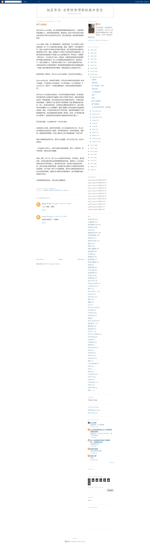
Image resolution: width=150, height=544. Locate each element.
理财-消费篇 (92, 249)
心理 (89, 230)
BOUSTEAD (92, 347)
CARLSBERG (92, 363)
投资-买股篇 (92, 262)
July (93, 123)
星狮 (89, 318)
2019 (92, 71)
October (95, 114)
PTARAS (91, 275)
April (94, 132)
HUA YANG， (92, 291)
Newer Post (39, 259)
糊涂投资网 (94, 449)
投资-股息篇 (92, 235)
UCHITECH (92, 286)
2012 (92, 160)
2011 (92, 163)
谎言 (93, 95)
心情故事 (45, 190)
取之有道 (93, 423)
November (95, 111)
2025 (92, 53)
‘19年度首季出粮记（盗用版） (102, 107)
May (94, 129)
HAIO (90, 350)
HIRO (89, 371)
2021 (92, 65)
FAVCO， (91, 331)
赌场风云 (91, 326)
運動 (89, 302)
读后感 (90, 238)
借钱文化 (95, 83)
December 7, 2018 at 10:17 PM (56, 216)
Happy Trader (46, 203)
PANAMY (91, 297)
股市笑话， (92, 323)
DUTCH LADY (92, 307)
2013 (92, 157)
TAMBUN (91, 313)
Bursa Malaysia (93, 413)
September (95, 117)
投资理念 (51, 190)
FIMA (90, 366)
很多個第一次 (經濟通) (97, 425)
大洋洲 (90, 254)
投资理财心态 (59, 190)
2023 (92, 59)
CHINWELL (92, 382)
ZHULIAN (91, 281)
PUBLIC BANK (93, 283)
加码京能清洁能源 (96, 451)
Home (60, 259)
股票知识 (91, 257)
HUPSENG (91, 315)
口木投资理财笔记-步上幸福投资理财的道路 (101, 430)
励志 (89, 243)
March (94, 135)
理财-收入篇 (92, 241)
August (94, 120)
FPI (89, 369)
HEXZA (90, 385)
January (95, 141)
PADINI (90, 339)
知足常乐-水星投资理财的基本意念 (75, 10)
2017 (92, 145)
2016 (92, 148)
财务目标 (91, 251)
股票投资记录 (92, 233)
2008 (92, 170)
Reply (44, 210)
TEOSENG (91, 358)
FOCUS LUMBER (93, 334)
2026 (92, 50)
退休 (89, 246)
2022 (92, 62)
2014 (92, 154)
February (95, 138)
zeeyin (44, 216)
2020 (92, 68)
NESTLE (91, 355)
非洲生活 (91, 278)
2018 (92, 74)
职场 (89, 265)
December (95, 77)
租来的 (94, 80)
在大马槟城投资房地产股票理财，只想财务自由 (100, 441)
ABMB (90, 379)
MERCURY (91, 387)
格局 (91, 458)
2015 (92, 151)
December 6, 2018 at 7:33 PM (61, 204)
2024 (92, 56)
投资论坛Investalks (94, 410)
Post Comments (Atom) (52, 264)
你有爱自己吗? (94, 444)
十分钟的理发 (96, 92)
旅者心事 (93, 456)
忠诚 (93, 98)
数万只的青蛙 (96, 101)
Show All (111, 462)
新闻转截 (91, 267)
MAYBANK (91, 337)
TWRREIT (91, 342)
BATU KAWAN (93, 321)
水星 (99, 24)
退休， (90, 390)
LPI (89, 305)
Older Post (81, 259)
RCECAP (91, 377)
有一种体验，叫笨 (98, 86)
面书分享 (66, 190)
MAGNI (90, 294)
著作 (89, 299)
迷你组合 (91, 329)
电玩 (89, 361)
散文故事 (91, 259)
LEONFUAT (92, 374)
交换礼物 (95, 89)
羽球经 (90, 345)
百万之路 (91, 270)
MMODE (91, 353)
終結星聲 (91, 273)
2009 (92, 167)
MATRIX (91, 310)
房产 (89, 289)
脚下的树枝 (95, 104)
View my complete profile (98, 40)
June (94, 126)
